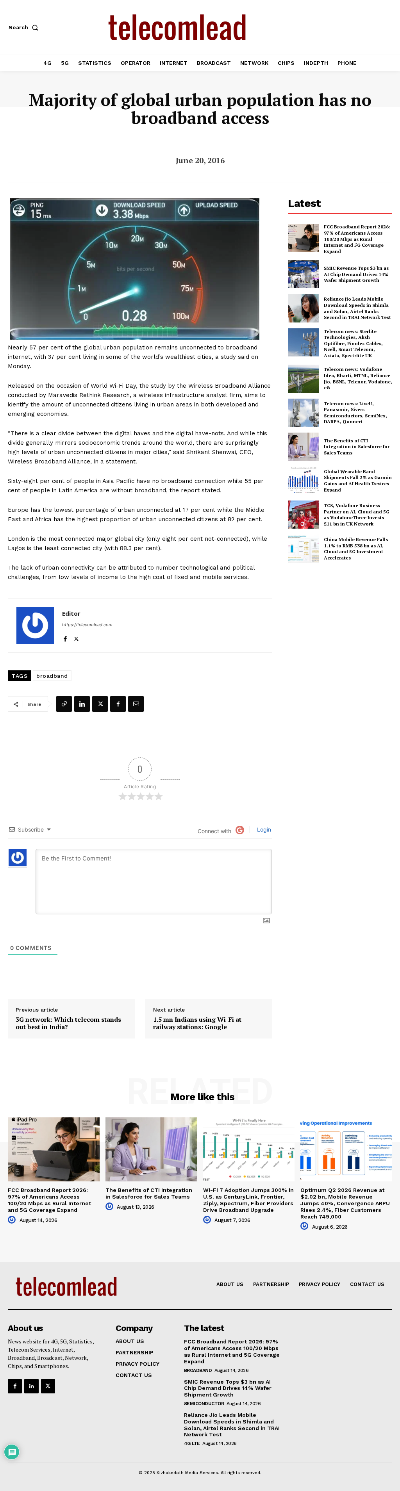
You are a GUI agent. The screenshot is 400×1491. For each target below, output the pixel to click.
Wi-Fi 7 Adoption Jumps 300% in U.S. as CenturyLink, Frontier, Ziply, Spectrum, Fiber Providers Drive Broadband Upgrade (248, 1200)
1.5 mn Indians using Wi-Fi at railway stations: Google (197, 1023)
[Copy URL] (64, 704)
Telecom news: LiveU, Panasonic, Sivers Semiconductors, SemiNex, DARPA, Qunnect (355, 413)
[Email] (136, 704)
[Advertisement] (344, 626)
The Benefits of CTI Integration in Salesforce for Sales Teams (356, 447)
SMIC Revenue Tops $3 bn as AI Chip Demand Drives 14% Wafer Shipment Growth (356, 274)
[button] (25, 27)
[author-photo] (13, 1220)
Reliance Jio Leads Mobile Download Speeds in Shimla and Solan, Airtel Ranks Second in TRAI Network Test (357, 308)
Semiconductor (204, 1403)
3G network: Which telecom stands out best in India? (68, 1023)
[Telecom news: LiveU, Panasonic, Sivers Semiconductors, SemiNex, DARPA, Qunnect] (303, 413)
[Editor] (35, 625)
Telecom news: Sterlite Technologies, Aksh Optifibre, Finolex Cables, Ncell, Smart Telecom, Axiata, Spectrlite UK (353, 343)
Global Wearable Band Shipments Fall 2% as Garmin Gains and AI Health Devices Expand (358, 480)
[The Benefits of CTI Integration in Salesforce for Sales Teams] (303, 447)
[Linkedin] (82, 704)
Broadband (198, 1370)
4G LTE (192, 1443)
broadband (52, 676)
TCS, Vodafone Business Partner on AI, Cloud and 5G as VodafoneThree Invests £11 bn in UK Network (356, 514)
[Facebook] (65, 637)
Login (263, 829)
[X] (76, 637)
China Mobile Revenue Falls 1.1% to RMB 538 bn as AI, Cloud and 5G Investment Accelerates (356, 548)
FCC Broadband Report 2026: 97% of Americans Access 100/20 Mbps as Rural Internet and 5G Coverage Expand (357, 239)
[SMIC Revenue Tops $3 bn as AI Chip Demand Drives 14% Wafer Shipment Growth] (303, 274)
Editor (71, 613)
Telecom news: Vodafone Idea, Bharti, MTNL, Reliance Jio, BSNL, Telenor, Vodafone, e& (358, 378)
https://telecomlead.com (87, 624)
